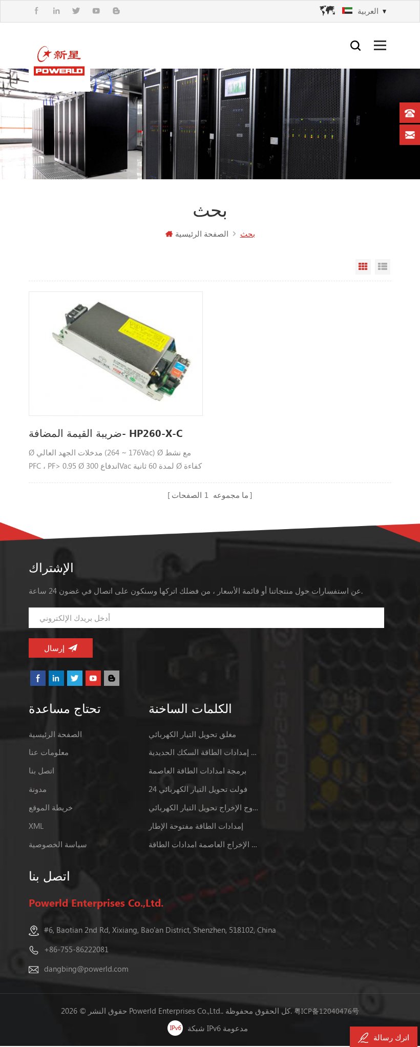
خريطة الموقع (51, 807)
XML (36, 826)
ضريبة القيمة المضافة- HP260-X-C (105, 432)
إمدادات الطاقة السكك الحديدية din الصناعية (205, 752)
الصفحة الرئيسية (201, 233)
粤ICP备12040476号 (326, 1011)
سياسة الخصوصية (58, 844)
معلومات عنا (49, 752)
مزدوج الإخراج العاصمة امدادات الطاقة (205, 844)
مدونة (38, 789)
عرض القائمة (382, 267)
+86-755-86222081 (76, 949)
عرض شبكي (363, 267)
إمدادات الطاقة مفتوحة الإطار (196, 826)
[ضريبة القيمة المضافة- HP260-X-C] (115, 353)
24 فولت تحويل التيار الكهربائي (198, 789)
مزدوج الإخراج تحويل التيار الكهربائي (205, 807)
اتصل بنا (41, 770)
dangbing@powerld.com (86, 969)
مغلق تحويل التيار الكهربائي (192, 734)
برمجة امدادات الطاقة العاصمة (197, 770)
